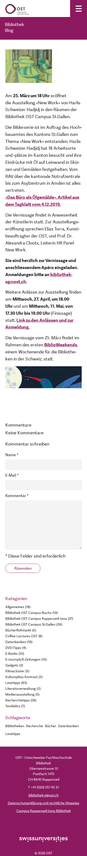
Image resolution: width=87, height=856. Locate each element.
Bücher (50, 726)
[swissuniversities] (43, 839)
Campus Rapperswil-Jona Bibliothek (43, 811)
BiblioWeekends (60, 345)
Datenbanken (68, 726)
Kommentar (17, 495)
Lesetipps (12, 734)
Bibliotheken (14, 726)
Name (12, 455)
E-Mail (12, 475)
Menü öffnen (78, 8)
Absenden (23, 568)
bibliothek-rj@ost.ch (43, 795)
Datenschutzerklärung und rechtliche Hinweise (43, 803)
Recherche (34, 726)
